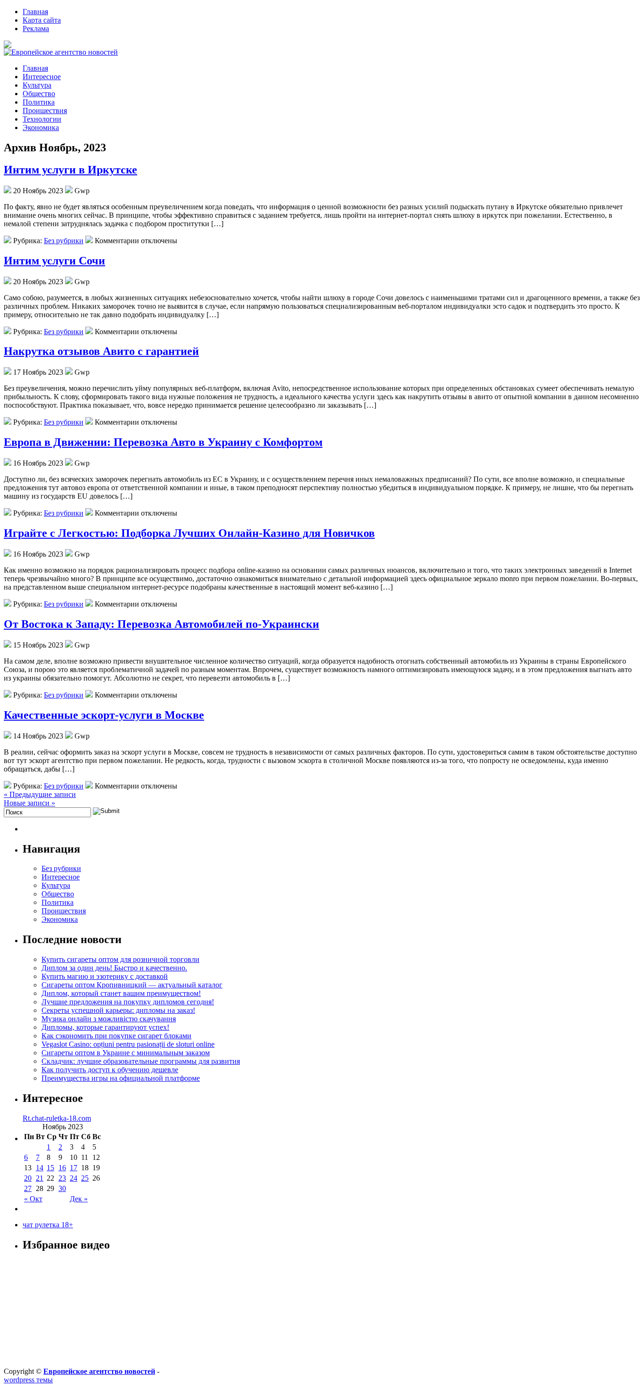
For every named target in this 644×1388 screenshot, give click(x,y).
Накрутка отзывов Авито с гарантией (101, 351)
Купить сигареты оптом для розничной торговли (120, 959)
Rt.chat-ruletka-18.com (57, 1118)
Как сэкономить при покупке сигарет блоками (116, 1036)
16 (62, 1168)
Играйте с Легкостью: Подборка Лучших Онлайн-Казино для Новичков (189, 533)
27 (28, 1188)
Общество (39, 94)
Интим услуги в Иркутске (70, 170)
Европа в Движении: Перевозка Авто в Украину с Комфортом (163, 442)
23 (62, 1178)
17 (73, 1168)
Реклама (36, 29)
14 (39, 1168)
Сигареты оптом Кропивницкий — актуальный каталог (132, 985)
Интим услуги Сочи (54, 261)
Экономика (41, 127)
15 (50, 1168)
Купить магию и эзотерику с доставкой (104, 976)
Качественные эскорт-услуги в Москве (104, 715)
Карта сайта (42, 20)
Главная (35, 12)
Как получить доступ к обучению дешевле (109, 1070)
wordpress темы (28, 1380)
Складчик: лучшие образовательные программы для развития (140, 1061)
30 (62, 1188)
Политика (39, 102)
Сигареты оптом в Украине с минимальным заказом (125, 1053)
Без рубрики (63, 241)
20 (28, 1178)
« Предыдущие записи (40, 794)
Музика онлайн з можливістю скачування (108, 1019)
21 (39, 1178)
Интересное (42, 77)
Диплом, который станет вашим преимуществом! (121, 993)
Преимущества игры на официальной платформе (120, 1078)
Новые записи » (29, 803)
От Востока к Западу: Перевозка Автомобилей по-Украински (161, 624)
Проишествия (45, 111)
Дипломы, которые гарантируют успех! (105, 1027)
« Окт (33, 1199)
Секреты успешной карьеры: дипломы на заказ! (118, 1010)
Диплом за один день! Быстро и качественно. (114, 968)
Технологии (42, 119)
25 (85, 1178)
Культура (37, 85)
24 (73, 1178)
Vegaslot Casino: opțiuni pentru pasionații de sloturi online (128, 1044)
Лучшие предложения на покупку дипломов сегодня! (127, 1002)
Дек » (79, 1199)
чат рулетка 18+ (48, 1225)
